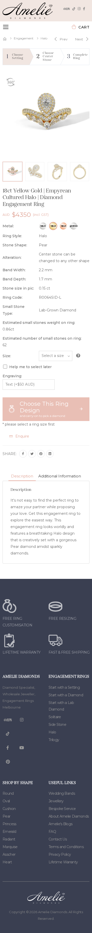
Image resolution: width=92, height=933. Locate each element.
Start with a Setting (64, 687)
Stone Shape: (15, 245)
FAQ (52, 831)
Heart (7, 862)
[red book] (66, 8)
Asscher (9, 854)
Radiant (9, 839)
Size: (7, 356)
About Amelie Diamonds (69, 816)
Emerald (9, 831)
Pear (6, 816)
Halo (44, 38)
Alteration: (12, 257)
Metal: (8, 226)
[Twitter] (32, 454)
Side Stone (57, 724)
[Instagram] (79, 8)
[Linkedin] (50, 454)
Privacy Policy (60, 854)
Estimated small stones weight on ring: (39, 322)
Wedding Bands (62, 793)
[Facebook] (84, 8)
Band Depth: (14, 279)
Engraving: (12, 376)
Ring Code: (12, 297)
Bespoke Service (62, 808)
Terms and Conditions (66, 847)
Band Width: (14, 270)
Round (8, 793)
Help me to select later (30, 367)
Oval (6, 801)
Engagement (23, 38)
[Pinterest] (41, 454)
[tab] (22, 476)
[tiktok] (73, 8)
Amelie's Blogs (60, 824)
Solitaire (55, 717)
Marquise (10, 847)
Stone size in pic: (18, 288)
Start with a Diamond (66, 695)
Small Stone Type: (14, 309)
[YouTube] (22, 748)
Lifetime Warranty (63, 862)
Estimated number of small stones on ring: (42, 338)
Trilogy (54, 740)
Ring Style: (12, 236)
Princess (9, 824)
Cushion (9, 808)
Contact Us (58, 839)
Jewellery (56, 801)
